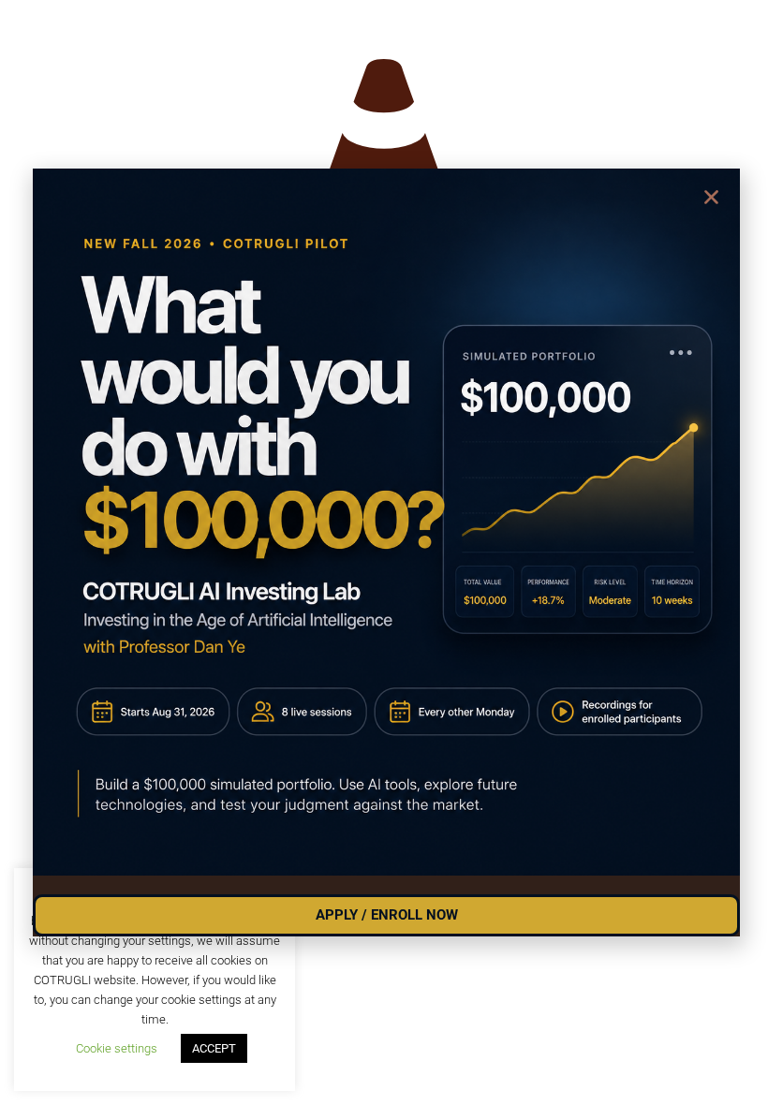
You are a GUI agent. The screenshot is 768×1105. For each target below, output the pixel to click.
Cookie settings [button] (116, 1048)
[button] (711, 197)
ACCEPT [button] (214, 1048)
